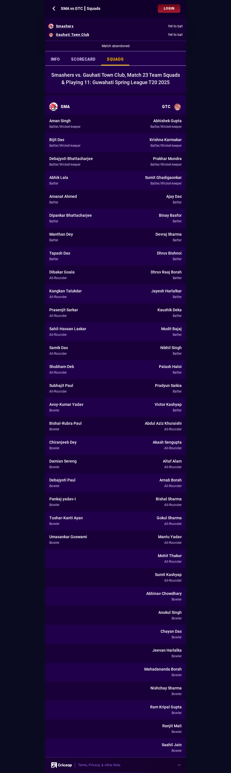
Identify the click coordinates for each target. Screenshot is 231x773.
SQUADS (115, 59)
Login (169, 8)
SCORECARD (83, 59)
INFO (55, 59)
